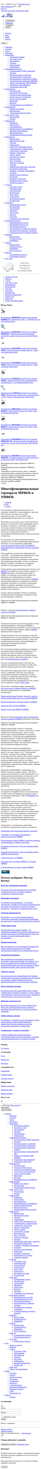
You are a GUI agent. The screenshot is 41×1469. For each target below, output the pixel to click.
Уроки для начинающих (14, 301)
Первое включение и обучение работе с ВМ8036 (19, 702)
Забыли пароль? (7, 1431)
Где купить (11, 11)
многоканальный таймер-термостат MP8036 (17, 546)
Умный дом (9, 297)
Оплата (19, 11)
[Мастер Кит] (7, 17)
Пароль (3, 1412)
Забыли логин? (6, 1429)
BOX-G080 (25, 683)
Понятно (4, 1467)
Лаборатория (10, 293)
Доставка (25, 11)
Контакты (4, 1063)
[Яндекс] (3, 1425)
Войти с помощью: (8, 1423)
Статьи (7, 281)
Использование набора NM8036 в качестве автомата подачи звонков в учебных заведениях (20, 841)
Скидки (4, 11)
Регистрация (26, 1433)
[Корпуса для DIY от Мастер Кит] (17, 272)
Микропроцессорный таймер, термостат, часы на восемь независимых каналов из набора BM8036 (19, 697)
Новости (8, 279)
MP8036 (4, 571)
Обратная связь (6, 1090)
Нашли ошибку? (7, 1094)
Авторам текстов (7, 1078)
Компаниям (5, 1071)
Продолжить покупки (9, 1444)
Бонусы (4, 9)
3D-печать (9, 291)
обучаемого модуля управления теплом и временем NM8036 (19, 718)
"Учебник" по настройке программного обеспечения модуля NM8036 (16, 836)
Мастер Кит (15, 1105)
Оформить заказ (23, 1444)
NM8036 (4, 573)
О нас (3, 1056)
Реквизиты (5, 1060)
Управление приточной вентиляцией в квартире (19, 831)
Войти (4, 1419)
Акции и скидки (11, 277)
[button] (10, 21)
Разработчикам (6, 1075)
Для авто (8, 289)
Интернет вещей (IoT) (13, 295)
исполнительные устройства (17, 659)
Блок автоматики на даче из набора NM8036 (17, 867)
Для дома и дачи (11, 283)
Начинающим (10, 285)
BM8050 (32, 796)
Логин (3, 1408)
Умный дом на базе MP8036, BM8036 (15, 709)
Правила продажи (7, 1086)
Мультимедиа (10, 287)
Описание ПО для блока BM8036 (13, 706)
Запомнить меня (9, 1417)
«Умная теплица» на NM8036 (12, 858)
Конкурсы (9, 299)
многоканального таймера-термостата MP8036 (18, 688)
